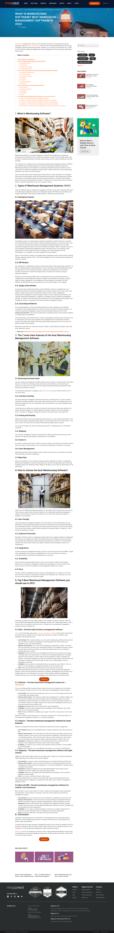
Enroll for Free (85, 151)
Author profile (89, 34)
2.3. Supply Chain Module (25, 66)
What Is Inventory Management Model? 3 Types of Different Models (24, 875)
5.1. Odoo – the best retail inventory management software (34, 98)
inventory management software (46, 633)
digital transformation (33, 45)
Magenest (18, 831)
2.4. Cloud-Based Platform (25, 68)
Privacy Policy (96, 931)
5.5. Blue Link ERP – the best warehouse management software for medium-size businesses (42, 105)
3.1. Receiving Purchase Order (26, 72)
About (69, 3)
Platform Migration (86, 889)
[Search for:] (88, 45)
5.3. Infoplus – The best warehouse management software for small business (38, 102)
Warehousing (19, 44)
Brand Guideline (100, 894)
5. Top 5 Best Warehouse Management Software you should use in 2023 (36, 96)
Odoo (16, 633)
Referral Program (100, 897)
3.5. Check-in (22, 79)
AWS (92, 55)
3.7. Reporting (22, 83)
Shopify (74, 897)
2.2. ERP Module (23, 65)
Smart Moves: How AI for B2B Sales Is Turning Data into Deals (92, 75)
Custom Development (87, 892)
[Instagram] (14, 896)
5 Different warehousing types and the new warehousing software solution (46, 331)
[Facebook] (11, 896)
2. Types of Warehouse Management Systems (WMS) (31, 61)
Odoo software (18, 9)
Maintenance (85, 897)
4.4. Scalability (22, 92)
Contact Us (98, 892)
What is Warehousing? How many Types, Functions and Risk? (63, 875)
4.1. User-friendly (23, 87)
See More (79, 65)
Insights (43, 3)
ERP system (45, 390)
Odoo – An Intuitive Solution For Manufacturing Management (43, 875)
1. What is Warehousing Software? (26, 59)
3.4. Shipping (22, 78)
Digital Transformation (84, 62)
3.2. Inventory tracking (24, 74)
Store (76, 3)
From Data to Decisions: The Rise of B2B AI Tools (92, 95)
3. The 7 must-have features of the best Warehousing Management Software (37, 70)
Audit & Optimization (87, 894)
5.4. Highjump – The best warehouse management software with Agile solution (39, 104)
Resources (52, 3)
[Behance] (21, 896)
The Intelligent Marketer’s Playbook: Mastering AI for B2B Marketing (91, 85)
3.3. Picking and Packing (25, 76)
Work (26, 3)
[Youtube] (18, 896)
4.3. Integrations (23, 91)
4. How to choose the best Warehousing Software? (30, 85)
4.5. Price (21, 94)
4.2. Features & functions (25, 89)
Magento (75, 889)
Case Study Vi (82, 58)
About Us (98, 889)
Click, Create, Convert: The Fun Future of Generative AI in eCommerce (92, 106)
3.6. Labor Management (25, 81)
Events (61, 3)
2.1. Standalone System (25, 63)
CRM (92, 58)
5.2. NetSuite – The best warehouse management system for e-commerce (37, 100)
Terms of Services (105, 931)
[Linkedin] (7, 896)
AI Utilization (82, 55)
